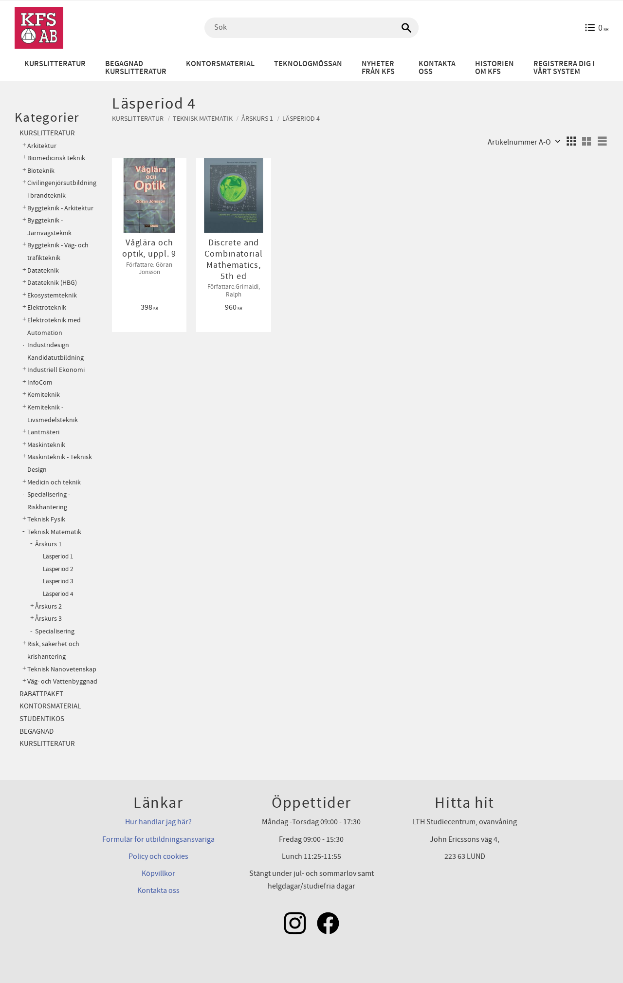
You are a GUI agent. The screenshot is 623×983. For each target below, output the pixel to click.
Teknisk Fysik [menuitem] (46, 519)
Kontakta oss (158, 890)
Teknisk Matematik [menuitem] (54, 532)
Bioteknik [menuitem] (41, 170)
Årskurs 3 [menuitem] (48, 618)
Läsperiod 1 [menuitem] (58, 556)
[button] (571, 141)
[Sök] (406, 28)
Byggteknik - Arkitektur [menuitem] (60, 208)
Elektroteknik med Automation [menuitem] (54, 326)
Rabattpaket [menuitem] (41, 694)
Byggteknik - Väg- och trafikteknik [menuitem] (58, 251)
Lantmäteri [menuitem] (43, 432)
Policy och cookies (158, 856)
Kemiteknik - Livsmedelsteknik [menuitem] (52, 414)
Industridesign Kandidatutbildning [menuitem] (55, 351)
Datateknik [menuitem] (43, 270)
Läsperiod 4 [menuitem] (58, 594)
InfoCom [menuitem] (40, 382)
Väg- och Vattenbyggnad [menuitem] (62, 681)
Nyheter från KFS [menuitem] (378, 68)
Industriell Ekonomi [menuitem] (56, 369)
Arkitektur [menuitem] (41, 145)
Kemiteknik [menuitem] (43, 394)
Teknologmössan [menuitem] (308, 64)
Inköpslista (146, 170)
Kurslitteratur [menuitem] (55, 64)
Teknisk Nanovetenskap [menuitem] (61, 669)
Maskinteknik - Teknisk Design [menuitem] (59, 463)
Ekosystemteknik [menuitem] (52, 295)
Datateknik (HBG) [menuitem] (52, 282)
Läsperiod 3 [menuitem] (58, 581)
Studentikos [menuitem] (41, 718)
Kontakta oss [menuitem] (437, 68)
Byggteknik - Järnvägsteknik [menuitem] (49, 227)
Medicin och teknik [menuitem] (54, 482)
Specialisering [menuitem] (54, 631)
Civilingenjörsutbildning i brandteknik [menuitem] (61, 189)
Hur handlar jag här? (158, 822)
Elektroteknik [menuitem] (46, 307)
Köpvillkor (158, 873)
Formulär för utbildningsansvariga (158, 839)
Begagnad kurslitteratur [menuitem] (135, 68)
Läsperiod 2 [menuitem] (58, 569)
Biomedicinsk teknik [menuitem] (56, 158)
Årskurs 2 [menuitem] (48, 606)
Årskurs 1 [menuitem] (48, 544)
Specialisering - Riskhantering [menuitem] (48, 501)
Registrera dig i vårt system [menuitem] (564, 68)
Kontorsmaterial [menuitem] (220, 64)
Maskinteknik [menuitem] (46, 444)
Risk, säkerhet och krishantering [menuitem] (53, 650)
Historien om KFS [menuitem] (494, 68)
